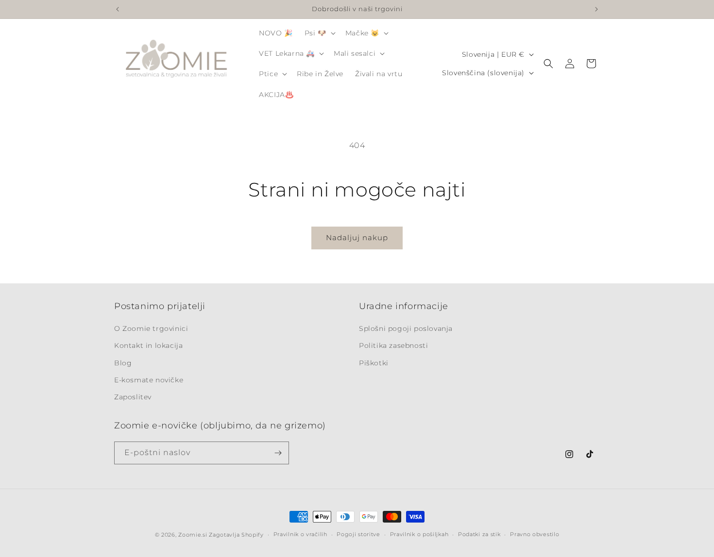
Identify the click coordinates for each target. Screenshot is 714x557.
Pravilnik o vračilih (300, 534)
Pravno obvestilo (534, 534)
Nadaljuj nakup (357, 237)
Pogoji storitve (358, 534)
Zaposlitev (133, 397)
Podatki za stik (479, 534)
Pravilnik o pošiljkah (419, 534)
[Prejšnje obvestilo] (117, 9)
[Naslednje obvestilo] (596, 9)
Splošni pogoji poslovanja (406, 328)
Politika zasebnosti (393, 345)
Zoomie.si (192, 534)
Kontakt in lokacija (148, 345)
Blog (123, 363)
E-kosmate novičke (148, 380)
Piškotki (374, 363)
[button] (319, 33)
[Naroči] (278, 453)
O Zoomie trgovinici (151, 328)
